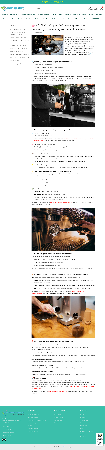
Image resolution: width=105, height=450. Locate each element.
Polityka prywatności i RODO (37, 420)
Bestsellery (83, 425)
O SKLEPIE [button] (84, 411)
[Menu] (102, 434)
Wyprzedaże (84, 420)
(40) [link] (28, 57)
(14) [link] (25, 37)
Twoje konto (58, 420)
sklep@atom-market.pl (9, 432)
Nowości (83, 436)
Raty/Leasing (32, 423)
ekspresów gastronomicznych (57, 391)
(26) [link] (21, 34)
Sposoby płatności (33, 428)
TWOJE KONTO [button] (59, 411)
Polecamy (83, 423)
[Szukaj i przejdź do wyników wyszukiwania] (70, 8)
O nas (82, 414)
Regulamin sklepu (33, 414)
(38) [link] (25, 48)
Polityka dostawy (33, 417)
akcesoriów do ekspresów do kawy (61, 202)
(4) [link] (29, 54)
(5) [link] (18, 61)
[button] (96, 19)
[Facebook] (3, 439)
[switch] (99, 444)
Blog (81, 428)
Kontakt (82, 434)
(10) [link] (25, 45)
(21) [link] (11, 42)
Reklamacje (31, 425)
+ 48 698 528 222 (7, 435)
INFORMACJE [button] (32, 411)
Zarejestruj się (58, 417)
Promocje (83, 417)
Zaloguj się (57, 414)
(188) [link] (24, 29)
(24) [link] (22, 51)
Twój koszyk (57, 423)
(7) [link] (20, 64)
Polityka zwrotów (33, 431)
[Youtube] (5, 439)
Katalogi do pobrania (86, 431)
